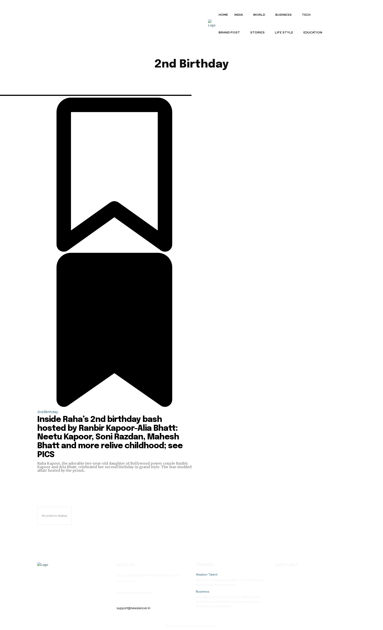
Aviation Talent (206, 574)
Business (202, 591)
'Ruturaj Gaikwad (181, 80)
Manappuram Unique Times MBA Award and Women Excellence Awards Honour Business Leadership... (228, 601)
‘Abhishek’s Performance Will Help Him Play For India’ (269, 80)
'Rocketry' (119, 80)
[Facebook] (120, 601)
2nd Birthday (47, 412)
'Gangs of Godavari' (87, 80)
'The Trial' (212, 80)
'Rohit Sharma (148, 80)
